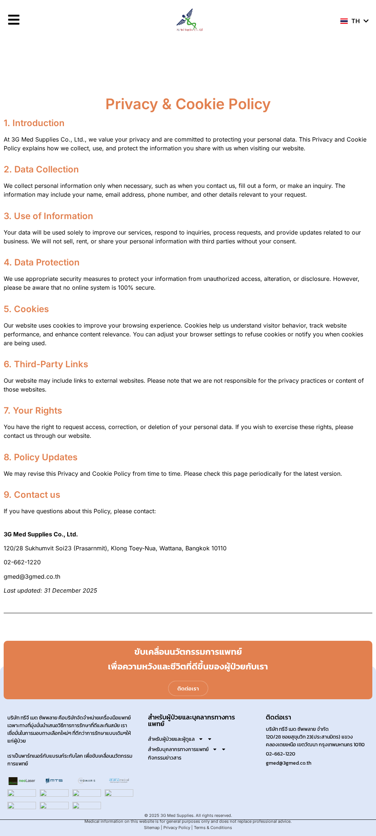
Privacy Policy (176, 827)
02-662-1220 (280, 754)
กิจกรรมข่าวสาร (164, 758)
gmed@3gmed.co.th (288, 763)
